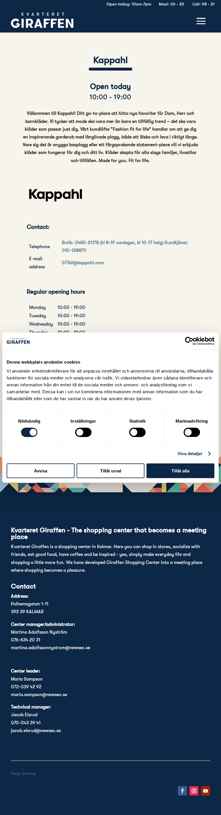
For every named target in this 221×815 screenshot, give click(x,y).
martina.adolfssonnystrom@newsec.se (50, 647)
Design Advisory (23, 774)
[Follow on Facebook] (182, 790)
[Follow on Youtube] (205, 790)
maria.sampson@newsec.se (39, 694)
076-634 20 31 (25, 640)
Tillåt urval (110, 470)
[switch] (83, 432)
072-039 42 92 (26, 686)
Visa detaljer (190, 453)
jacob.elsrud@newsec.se (36, 730)
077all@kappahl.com (83, 262)
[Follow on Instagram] (194, 790)
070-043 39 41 (26, 722)
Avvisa (40, 470)
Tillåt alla (180, 470)
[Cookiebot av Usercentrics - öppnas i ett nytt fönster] (189, 341)
